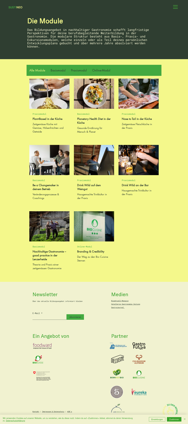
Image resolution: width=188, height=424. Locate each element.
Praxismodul (79, 70)
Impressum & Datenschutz (53, 411)
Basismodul (58, 70)
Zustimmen (174, 419)
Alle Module (37, 70)
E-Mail (36, 313)
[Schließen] (184, 419)
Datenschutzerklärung (15, 420)
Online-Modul (101, 70)
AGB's (69, 411)
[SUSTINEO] (15, 7)
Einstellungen (157, 419)
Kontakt (35, 411)
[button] (175, 7)
